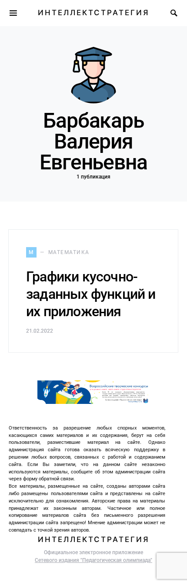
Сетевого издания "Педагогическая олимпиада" (93, 560)
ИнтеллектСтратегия (93, 12)
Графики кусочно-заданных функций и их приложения (91, 294)
